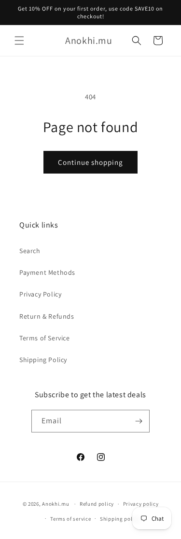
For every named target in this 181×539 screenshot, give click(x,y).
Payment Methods (47, 272)
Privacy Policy (40, 294)
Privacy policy (141, 503)
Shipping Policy (43, 359)
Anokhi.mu (55, 503)
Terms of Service (44, 338)
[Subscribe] (138, 421)
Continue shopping (90, 162)
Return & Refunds (46, 316)
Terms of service (70, 518)
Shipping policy (120, 518)
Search (30, 250)
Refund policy (97, 503)
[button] (19, 40)
